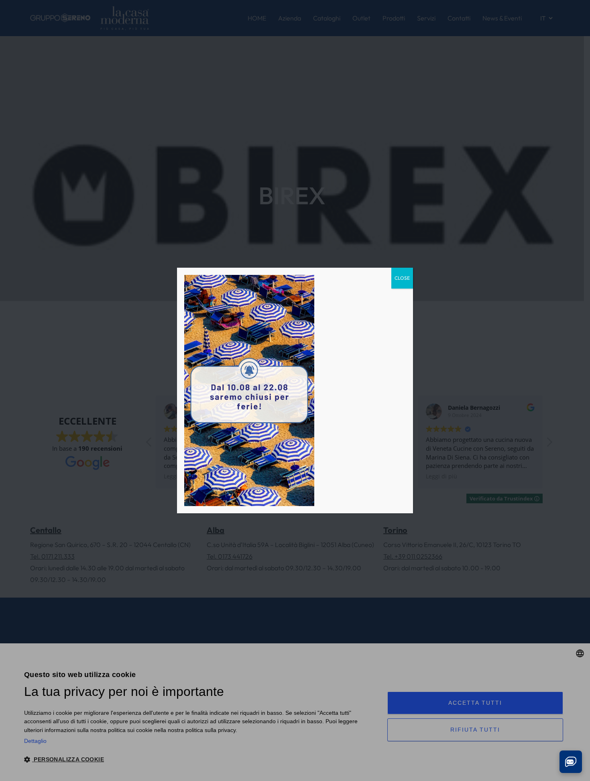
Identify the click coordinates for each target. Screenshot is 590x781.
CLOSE (402, 278)
